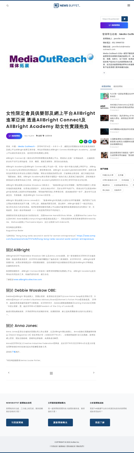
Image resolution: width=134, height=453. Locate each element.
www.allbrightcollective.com (28, 279)
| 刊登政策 (54, 446)
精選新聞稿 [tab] (106, 86)
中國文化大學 (107, 175)
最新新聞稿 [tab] (118, 86)
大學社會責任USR (109, 180)
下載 (14, 351)
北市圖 (120, 175)
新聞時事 (48, 136)
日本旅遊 (125, 180)
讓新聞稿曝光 (60, 422)
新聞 (40, 136)
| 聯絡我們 (80, 446)
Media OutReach (26, 146)
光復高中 (118, 190)
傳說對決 (106, 185)
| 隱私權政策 (71, 446)
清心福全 (106, 190)
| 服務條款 (62, 446)
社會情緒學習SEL (121, 185)
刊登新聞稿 (17, 422)
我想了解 (100, 422)
